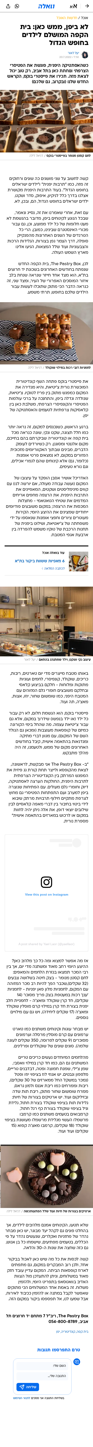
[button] (73, 6)
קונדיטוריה (68, 1331)
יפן (58, 1331)
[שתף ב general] (8, 6)
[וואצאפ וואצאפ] (17, 6)
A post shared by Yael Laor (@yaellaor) (46, 944)
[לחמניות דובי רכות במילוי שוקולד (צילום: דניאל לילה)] (46, 337)
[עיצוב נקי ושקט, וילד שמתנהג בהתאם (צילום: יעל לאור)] (46, 625)
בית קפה (82, 1331)
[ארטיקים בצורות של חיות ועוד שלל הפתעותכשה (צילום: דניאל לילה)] (46, 1180)
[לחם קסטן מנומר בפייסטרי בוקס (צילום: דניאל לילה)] (46, 125)
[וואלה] (46, 6)
